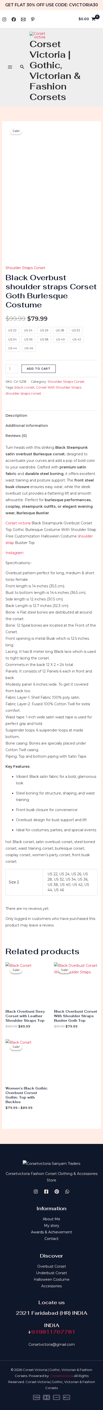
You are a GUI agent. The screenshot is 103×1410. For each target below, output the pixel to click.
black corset (24, 387)
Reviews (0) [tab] (16, 435)
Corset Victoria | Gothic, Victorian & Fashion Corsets (55, 70)
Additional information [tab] (27, 425)
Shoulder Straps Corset (25, 268)
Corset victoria (18, 523)
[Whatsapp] (23, 19)
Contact (51, 1238)
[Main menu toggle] (10, 67)
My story (51, 1225)
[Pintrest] (56, 1191)
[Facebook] (14, 19)
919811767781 (53, 1332)
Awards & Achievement (51, 1232)
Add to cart (38, 368)
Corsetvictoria (61, 1376)
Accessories (51, 1286)
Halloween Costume (52, 1279)
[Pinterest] (32, 19)
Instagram (15, 553)
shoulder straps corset (23, 393)
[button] (22, 67)
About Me (51, 1219)
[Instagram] (4, 19)
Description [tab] (16, 415)
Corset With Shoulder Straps (58, 387)
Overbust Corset (51, 1266)
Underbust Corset (51, 1273)
